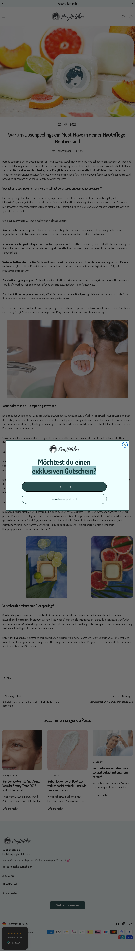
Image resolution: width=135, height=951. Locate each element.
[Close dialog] (125, 444)
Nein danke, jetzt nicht (64, 499)
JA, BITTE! (64, 487)
